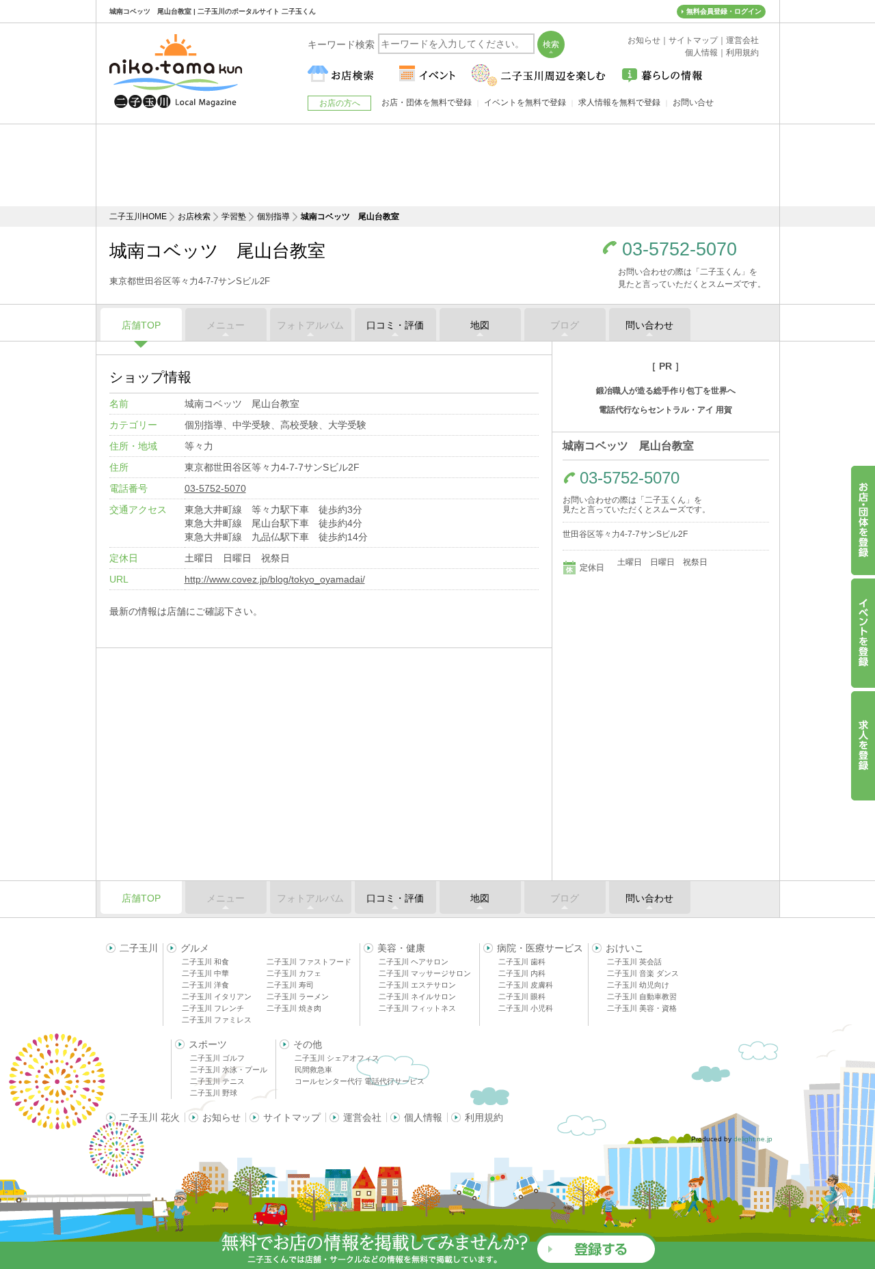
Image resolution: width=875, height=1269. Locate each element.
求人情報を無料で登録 (619, 102)
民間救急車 (313, 1069)
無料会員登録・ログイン (724, 11)
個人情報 (423, 1117)
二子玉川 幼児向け (638, 985)
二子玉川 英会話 (634, 962)
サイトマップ (292, 1117)
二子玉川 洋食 (205, 985)
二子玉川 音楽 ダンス (643, 973)
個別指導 (273, 216)
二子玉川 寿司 (290, 985)
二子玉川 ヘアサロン (413, 962)
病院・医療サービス (540, 948)
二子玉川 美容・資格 (642, 1008)
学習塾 (233, 216)
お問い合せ (693, 102)
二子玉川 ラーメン (298, 996)
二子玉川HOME (138, 216)
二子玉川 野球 (213, 1093)
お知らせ (221, 1117)
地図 (479, 325)
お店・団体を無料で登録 (426, 102)
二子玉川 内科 (522, 973)
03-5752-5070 (679, 249)
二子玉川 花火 (150, 1117)
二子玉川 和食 (205, 962)
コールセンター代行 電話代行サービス (360, 1081)
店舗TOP (141, 325)
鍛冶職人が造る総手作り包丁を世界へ (666, 390)
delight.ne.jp (752, 1139)
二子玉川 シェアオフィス (337, 1058)
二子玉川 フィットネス (417, 1008)
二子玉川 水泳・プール (228, 1069)
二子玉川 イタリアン (217, 996)
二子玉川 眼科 (522, 996)
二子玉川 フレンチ (213, 1008)
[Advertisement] (437, 165)
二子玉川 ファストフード (309, 962)
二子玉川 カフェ (294, 973)
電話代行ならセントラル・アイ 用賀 (665, 410)
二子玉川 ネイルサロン (417, 996)
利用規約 (484, 1117)
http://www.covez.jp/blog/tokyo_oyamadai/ (275, 579)
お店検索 (194, 216)
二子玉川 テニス (217, 1081)
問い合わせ (649, 325)
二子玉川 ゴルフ (217, 1058)
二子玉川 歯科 (522, 962)
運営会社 (362, 1117)
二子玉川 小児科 (525, 1008)
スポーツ (208, 1044)
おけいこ (625, 948)
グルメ (194, 948)
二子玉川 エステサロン (417, 985)
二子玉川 (139, 948)
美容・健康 (401, 948)
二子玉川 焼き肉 (294, 1008)
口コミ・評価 (395, 325)
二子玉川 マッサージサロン (425, 973)
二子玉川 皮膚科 (525, 985)
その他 (307, 1044)
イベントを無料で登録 (525, 102)
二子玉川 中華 (205, 973)
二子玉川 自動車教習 (642, 996)
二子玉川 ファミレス (217, 1020)
